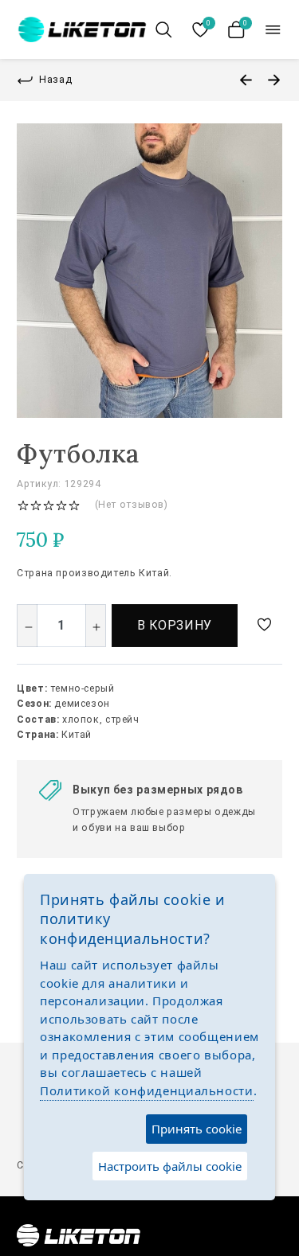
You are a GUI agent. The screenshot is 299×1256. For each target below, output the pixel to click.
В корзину (174, 625)
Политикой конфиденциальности (147, 1090)
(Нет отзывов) (131, 504)
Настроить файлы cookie (170, 1166)
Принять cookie (196, 1129)
